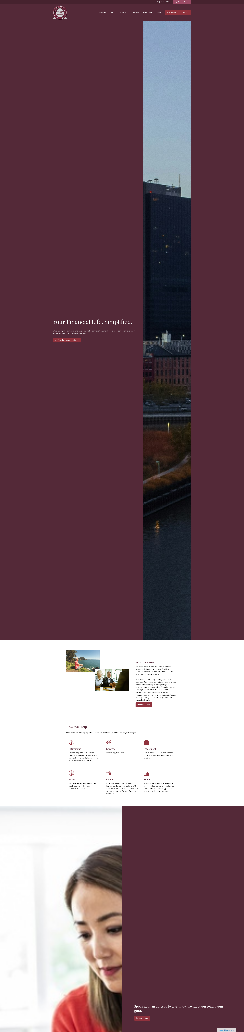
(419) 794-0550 (164, 2)
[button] (102, 12)
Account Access (183, 2)
